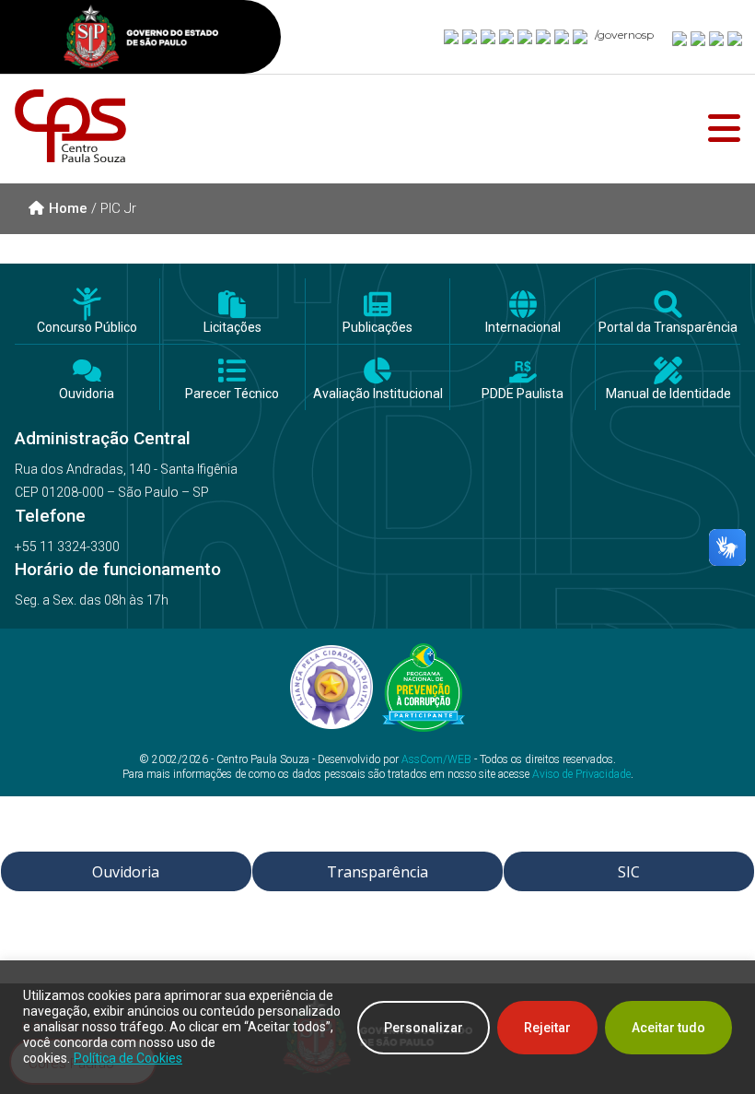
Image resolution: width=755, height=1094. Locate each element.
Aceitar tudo (668, 1027)
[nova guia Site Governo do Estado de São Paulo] (141, 39)
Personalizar (423, 1027)
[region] (377, 1027)
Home (68, 208)
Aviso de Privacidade (581, 774)
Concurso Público (87, 328)
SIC (629, 872)
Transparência (377, 872)
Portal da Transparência (668, 328)
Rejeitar (547, 1027)
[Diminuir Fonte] (699, 37)
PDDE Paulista (522, 394)
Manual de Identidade (668, 394)
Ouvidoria (86, 394)
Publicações (377, 328)
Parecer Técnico (232, 394)
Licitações (232, 328)
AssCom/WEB (436, 759)
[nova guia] (735, 37)
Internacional (523, 328)
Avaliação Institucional (378, 394)
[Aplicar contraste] (717, 37)
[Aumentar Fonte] (680, 37)
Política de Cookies (128, 1058)
